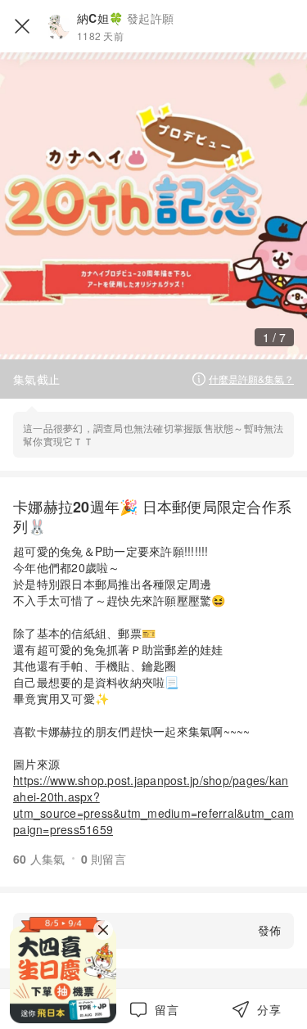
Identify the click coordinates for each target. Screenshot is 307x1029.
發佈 (269, 930)
